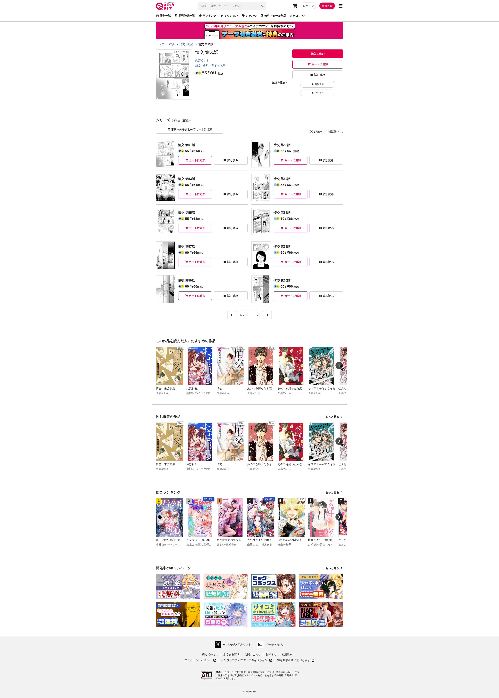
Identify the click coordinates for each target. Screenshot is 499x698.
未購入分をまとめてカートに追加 (191, 129)
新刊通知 (319, 84)
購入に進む (318, 53)
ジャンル (251, 15)
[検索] (262, 6)
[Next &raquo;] (267, 315)
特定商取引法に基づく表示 (296, 660)
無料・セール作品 (275, 15)
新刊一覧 (165, 15)
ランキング (209, 15)
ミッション (231, 15)
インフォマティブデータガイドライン (244, 660)
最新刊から (336, 131)
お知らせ (271, 654)
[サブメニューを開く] (340, 5)
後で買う (319, 93)
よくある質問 (231, 654)
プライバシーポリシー (200, 660)
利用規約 (286, 654)
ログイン (308, 5)
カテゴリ (295, 15)
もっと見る (332, 416)
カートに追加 (319, 64)
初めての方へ (210, 654)
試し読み (319, 74)
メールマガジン (275, 644)
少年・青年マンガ (214, 65)
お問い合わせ (252, 654)
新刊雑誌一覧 (187, 15)
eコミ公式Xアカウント (234, 645)
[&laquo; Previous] (231, 315)
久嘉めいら (202, 60)
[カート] (294, 5)
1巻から (319, 131)
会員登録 (327, 5)
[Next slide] (339, 365)
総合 (198, 65)
